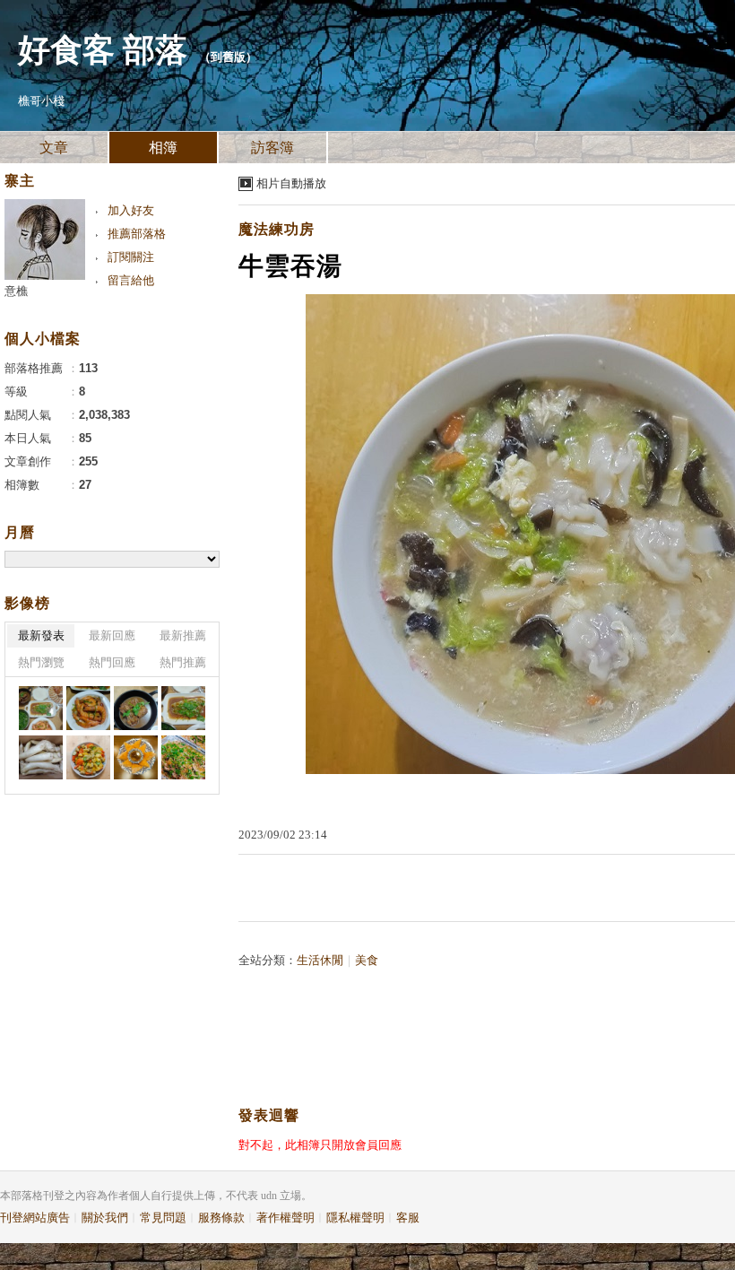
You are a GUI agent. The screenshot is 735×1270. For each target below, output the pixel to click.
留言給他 (131, 280)
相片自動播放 (291, 183)
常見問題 (163, 1217)
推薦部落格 (137, 233)
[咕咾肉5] (88, 757)
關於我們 (105, 1217)
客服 (407, 1217)
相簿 (163, 147)
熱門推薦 (183, 662)
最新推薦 (183, 635)
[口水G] (183, 757)
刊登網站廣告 (35, 1217)
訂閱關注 (131, 257)
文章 (53, 147)
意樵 (16, 291)
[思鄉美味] (41, 708)
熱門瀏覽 (41, 662)
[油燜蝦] (88, 708)
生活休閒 (320, 960)
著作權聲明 (285, 1217)
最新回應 (112, 635)
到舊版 (228, 57)
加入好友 (131, 210)
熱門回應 (112, 662)
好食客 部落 (102, 50)
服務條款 (221, 1217)
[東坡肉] (136, 708)
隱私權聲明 (355, 1217)
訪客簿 (272, 147)
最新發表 (41, 635)
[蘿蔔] (41, 757)
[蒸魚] (183, 708)
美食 (366, 960)
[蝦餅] (136, 757)
